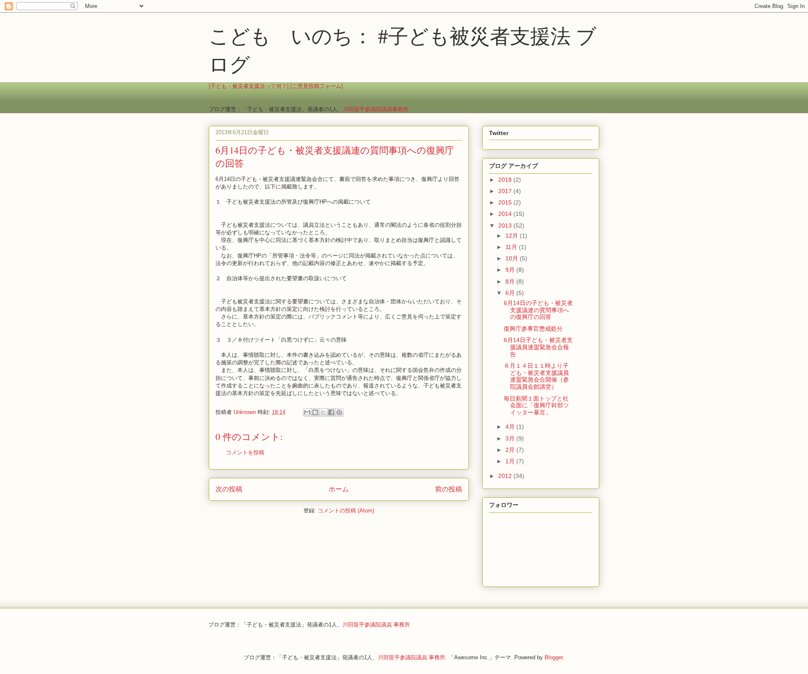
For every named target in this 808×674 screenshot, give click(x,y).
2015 (505, 202)
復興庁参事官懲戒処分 (533, 328)
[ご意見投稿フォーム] (316, 86)
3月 (510, 438)
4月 (510, 426)
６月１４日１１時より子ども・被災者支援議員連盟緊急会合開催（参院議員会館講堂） (536, 376)
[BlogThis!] (315, 412)
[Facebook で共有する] (331, 412)
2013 (505, 225)
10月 (512, 258)
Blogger (554, 657)
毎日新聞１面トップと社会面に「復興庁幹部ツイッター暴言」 (536, 405)
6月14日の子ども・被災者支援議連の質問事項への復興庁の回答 (538, 310)
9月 (510, 269)
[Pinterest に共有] (339, 412)
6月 (510, 292)
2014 (505, 213)
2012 (505, 475)
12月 (512, 235)
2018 (505, 179)
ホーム (339, 489)
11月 (512, 247)
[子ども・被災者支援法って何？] (249, 86)
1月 (510, 461)
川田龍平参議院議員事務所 (376, 109)
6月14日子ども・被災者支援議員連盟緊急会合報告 (538, 347)
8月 (510, 281)
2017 (505, 191)
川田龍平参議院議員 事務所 (376, 624)
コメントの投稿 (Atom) (346, 510)
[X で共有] (323, 412)
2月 (510, 449)
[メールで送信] (307, 412)
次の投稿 (228, 489)
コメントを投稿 (245, 452)
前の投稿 (448, 489)
